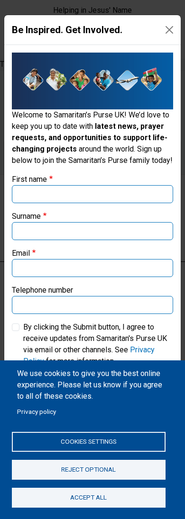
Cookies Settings (89, 441)
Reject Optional (88, 469)
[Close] (169, 29)
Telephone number (42, 290)
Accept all (88, 497)
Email (21, 253)
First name (29, 179)
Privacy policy (36, 411)
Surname (26, 216)
